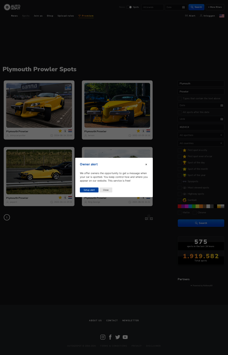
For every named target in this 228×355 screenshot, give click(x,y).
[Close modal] (146, 164)
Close (106, 190)
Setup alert (89, 190)
